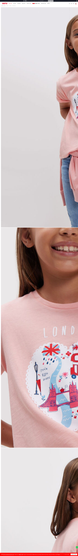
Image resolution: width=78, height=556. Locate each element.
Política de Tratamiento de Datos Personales (8, 554)
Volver (4, 5)
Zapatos (23, 3)
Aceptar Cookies (74, 554)
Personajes (43, 3)
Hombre (19, 3)
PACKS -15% (37, 3)
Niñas (10, 5)
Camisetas (14, 5)
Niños (48, 3)
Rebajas (10, 3)
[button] (73, 3)
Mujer (14, 3)
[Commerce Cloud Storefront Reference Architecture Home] (4, 3)
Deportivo (29, 3)
